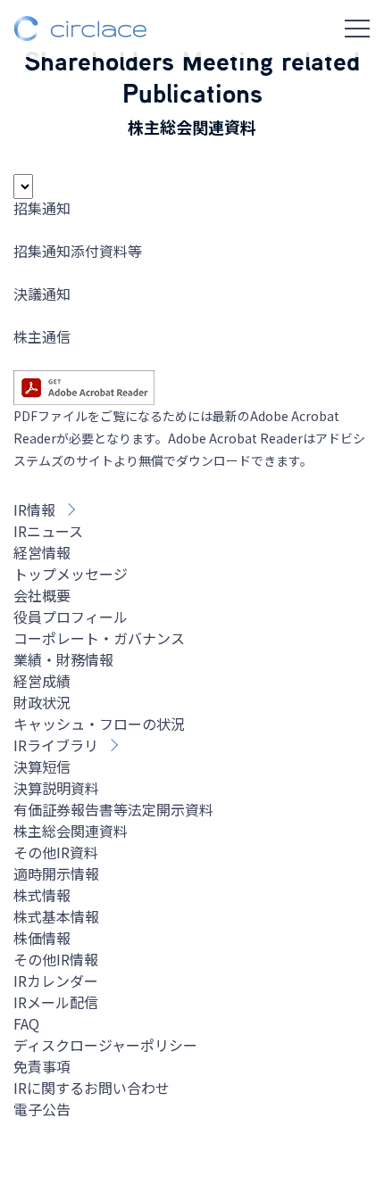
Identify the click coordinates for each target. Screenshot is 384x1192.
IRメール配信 (55, 1002)
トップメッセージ (70, 573)
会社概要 (42, 595)
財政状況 (42, 702)
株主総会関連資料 (70, 830)
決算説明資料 (56, 788)
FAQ (26, 1023)
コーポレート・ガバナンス (99, 638)
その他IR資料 (55, 852)
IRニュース (48, 531)
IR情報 (34, 509)
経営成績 (42, 680)
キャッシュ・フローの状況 (99, 723)
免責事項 (42, 1066)
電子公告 (42, 1109)
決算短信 (42, 766)
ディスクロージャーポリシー (105, 1044)
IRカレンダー (55, 980)
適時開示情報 (56, 873)
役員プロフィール (70, 616)
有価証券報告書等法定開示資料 (113, 809)
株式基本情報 (56, 916)
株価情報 (42, 937)
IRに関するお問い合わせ (91, 1087)
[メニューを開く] (357, 28)
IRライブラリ (55, 745)
